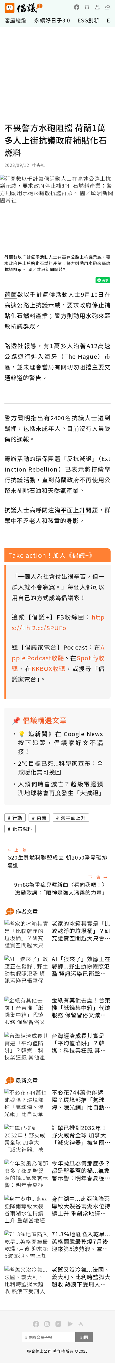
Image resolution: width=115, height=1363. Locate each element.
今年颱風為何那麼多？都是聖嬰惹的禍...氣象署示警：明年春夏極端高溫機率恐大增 (81, 1170)
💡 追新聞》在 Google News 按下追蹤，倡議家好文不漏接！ (60, 742)
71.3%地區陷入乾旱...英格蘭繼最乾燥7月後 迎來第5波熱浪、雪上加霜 (81, 1241)
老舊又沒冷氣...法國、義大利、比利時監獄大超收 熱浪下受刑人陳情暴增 (81, 1277)
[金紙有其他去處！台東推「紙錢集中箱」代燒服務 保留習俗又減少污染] (26, 1011)
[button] (108, 7)
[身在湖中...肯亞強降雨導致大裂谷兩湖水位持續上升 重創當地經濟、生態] (26, 1210)
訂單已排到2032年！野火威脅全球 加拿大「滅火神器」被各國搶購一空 (81, 1135)
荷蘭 (42, 817)
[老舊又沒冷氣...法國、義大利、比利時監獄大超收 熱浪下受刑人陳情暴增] (26, 1280)
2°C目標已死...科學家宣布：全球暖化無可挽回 (60, 767)
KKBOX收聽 (49, 668)
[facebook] (77, 7)
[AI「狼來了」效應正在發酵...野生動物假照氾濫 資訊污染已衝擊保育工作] (26, 970)
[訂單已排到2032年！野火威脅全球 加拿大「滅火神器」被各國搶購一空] (26, 1139)
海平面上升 (73, 817)
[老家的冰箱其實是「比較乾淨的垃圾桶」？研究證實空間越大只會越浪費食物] (26, 934)
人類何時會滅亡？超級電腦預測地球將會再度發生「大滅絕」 (60, 788)
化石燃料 (22, 828)
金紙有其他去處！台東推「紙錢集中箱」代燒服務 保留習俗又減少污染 (81, 1007)
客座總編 (15, 20)
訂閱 (84, 1337)
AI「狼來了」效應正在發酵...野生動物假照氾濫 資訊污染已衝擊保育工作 (81, 966)
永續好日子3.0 (52, 20)
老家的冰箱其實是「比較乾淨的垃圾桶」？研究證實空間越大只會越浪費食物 (81, 931)
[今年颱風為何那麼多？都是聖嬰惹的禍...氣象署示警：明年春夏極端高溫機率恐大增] (26, 1174)
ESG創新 (88, 20)
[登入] (97, 7)
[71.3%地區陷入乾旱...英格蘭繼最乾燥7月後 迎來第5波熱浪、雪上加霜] (26, 1245)
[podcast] (87, 7)
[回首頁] (23, 8)
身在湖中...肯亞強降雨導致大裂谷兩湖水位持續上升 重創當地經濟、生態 (81, 1206)
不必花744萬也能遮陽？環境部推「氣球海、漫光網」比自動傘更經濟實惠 (81, 1100)
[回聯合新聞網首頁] (9, 8)
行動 (17, 817)
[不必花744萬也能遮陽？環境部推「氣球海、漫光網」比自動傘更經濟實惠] (26, 1103)
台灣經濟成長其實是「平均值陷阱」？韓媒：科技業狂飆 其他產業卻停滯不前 (79, 1043)
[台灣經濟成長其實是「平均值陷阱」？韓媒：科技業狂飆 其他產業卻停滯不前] (26, 1047)
